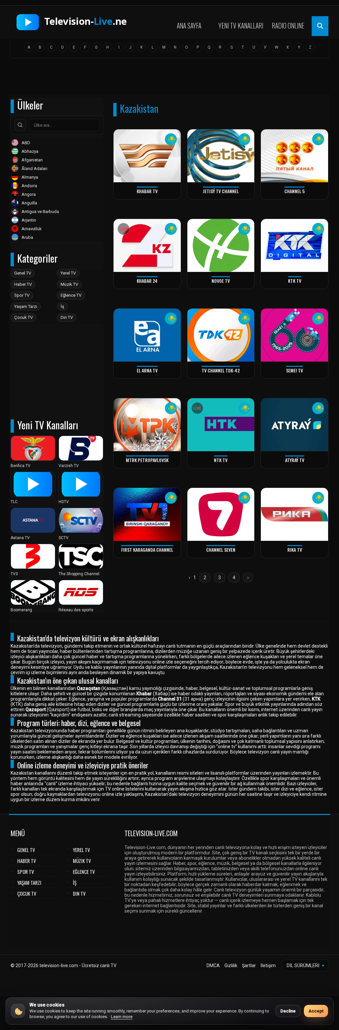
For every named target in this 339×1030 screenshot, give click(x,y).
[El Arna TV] (147, 335)
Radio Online (288, 25)
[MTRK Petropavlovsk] (147, 424)
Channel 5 (294, 191)
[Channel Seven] (221, 514)
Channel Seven (220, 549)
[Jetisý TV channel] (221, 156)
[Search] (20, 125)
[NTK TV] (221, 424)
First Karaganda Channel (147, 549)
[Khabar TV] (147, 156)
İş (62, 306)
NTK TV (220, 459)
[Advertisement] (169, 78)
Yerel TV (68, 273)
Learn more (121, 1016)
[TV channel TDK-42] (221, 335)
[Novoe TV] (221, 245)
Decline (288, 1011)
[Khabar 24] (147, 245)
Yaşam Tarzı (25, 306)
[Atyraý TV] (294, 424)
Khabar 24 (147, 280)
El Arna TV (147, 370)
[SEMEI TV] (294, 335)
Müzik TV (69, 284)
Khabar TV (147, 191)
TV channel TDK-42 (221, 370)
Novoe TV (221, 280)
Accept (316, 1011)
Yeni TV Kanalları (240, 25)
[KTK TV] (294, 245)
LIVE (123, 229)
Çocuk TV (23, 317)
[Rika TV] (294, 514)
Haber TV (23, 284)
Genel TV (22, 273)
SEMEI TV (294, 370)
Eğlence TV (71, 295)
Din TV (67, 317)
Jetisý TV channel (221, 191)
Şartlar (249, 965)
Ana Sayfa (189, 25)
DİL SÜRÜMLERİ (305, 965)
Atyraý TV (294, 459)
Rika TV (294, 549)
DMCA (213, 965)
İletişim (268, 965)
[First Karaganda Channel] (147, 514)
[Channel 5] (294, 156)
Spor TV (21, 295)
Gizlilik (230, 965)
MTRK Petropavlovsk (147, 459)
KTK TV (294, 280)
